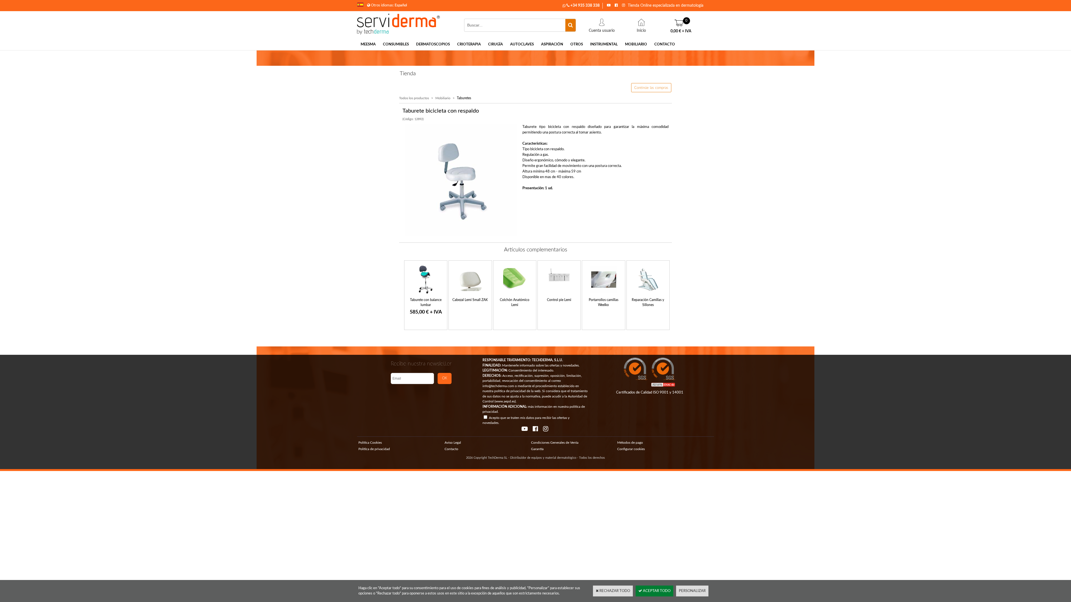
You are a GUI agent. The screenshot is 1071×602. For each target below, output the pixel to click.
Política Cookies (370, 442)
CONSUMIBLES (396, 44)
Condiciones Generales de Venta (554, 442)
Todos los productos (414, 98)
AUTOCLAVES (522, 44)
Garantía (537, 449)
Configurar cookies (631, 449)
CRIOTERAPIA (469, 44)
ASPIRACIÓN (552, 44)
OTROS (576, 44)
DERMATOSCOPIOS (433, 44)
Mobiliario (442, 98)
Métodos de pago (630, 442)
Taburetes (464, 98)
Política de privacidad (374, 449)
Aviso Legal (453, 442)
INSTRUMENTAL (604, 44)
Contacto (451, 449)
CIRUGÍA (495, 44)
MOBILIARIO (636, 44)
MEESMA (368, 44)
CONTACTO (664, 44)
